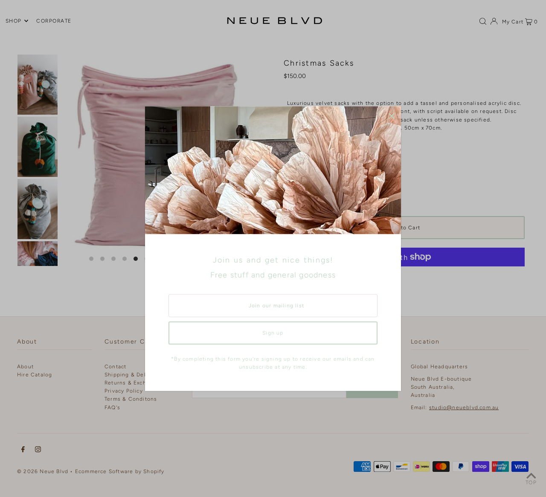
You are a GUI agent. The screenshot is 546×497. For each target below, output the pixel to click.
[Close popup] (391, 115)
